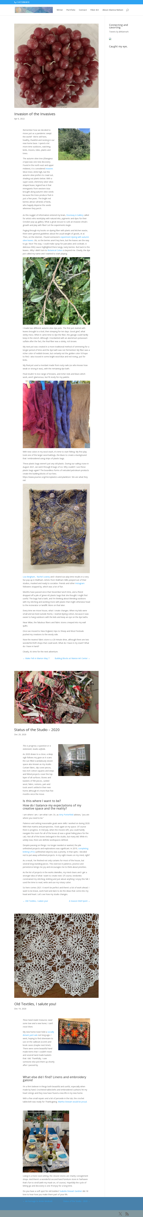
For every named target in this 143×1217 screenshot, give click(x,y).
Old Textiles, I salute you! (35, 1003)
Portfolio (70, 10)
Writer (60, 10)
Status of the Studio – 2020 (37, 729)
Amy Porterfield (66, 814)
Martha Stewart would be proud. (72, 1101)
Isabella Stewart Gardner (71, 1191)
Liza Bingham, (29, 576)
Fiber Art (94, 10)
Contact (83, 10)
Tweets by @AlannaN (118, 31)
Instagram (79, 583)
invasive (49, 168)
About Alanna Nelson (113, 10)
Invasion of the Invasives (34, 113)
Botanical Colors (55, 250)
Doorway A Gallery (74, 215)
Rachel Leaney (43, 576)
